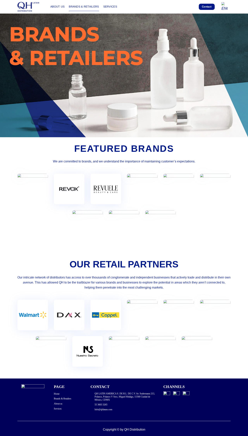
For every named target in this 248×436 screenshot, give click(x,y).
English (226, 6)
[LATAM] (31, 7)
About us (57, 6)
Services (110, 6)
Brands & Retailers (84, 6)
